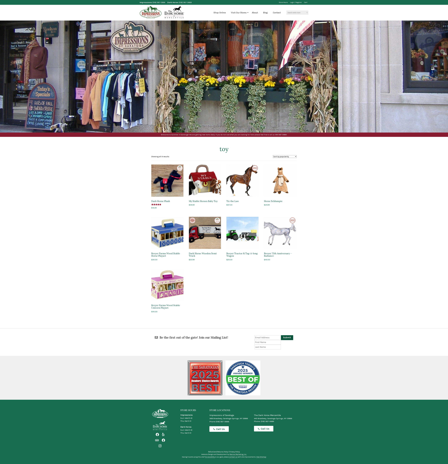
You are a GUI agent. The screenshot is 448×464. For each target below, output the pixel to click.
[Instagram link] (160, 446)
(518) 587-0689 (185, 2)
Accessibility (210, 457)
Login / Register (296, 2)
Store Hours (283, 2)
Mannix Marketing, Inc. (238, 454)
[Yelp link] (163, 434)
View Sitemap (261, 457)
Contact (277, 12)
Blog (265, 12)
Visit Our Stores (239, 12)
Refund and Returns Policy (218, 452)
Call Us (220, 429)
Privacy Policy (234, 452)
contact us (233, 457)
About (255, 12)
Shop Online (220, 12)
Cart (305, 2)
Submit (287, 337)
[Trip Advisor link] (157, 440)
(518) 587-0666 (158, 2)
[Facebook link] (157, 434)
